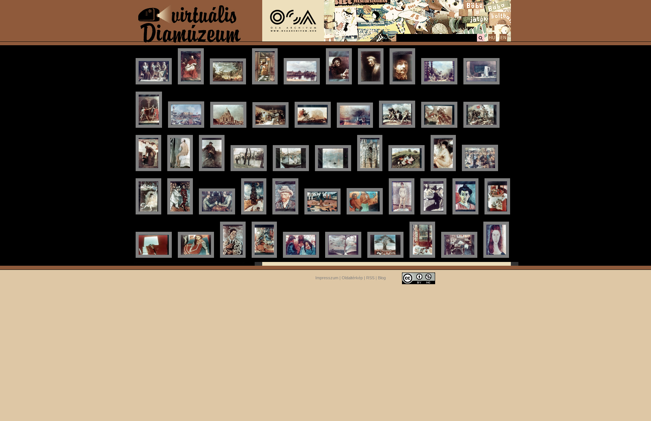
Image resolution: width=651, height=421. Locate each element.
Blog (382, 278)
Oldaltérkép (352, 278)
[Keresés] (480, 40)
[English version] (503, 40)
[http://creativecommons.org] (418, 278)
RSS (370, 278)
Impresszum (326, 278)
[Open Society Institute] (293, 40)
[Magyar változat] (492, 40)
